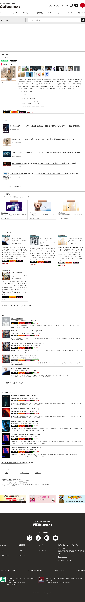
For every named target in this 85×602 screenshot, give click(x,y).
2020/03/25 (31, 436)
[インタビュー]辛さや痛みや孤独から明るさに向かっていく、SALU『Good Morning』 (70, 214)
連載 (49, 13)
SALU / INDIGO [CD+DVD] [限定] (20, 368)
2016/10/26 (43, 245)
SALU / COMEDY (17, 272)
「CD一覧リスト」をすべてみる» (13, 383)
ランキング (81, 13)
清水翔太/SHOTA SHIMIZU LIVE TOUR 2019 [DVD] (25, 434)
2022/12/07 (32, 398)
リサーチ (14, 13)
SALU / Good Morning (75, 238)
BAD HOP (38, 472)
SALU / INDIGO (16, 238)
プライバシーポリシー (35, 570)
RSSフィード (59, 570)
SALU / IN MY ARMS (17, 318)
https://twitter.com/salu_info (30, 98)
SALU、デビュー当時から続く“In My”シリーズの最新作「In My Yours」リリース (43, 139)
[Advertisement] (42, 38)
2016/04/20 (71, 243)
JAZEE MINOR (24, 472)
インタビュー (27, 13)
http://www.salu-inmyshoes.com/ (31, 96)
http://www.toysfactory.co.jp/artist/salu (33, 101)
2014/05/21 (15, 278)
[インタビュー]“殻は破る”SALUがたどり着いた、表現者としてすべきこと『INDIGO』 (42, 214)
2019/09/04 (34, 333)
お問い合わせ (80, 570)
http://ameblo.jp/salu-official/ (30, 103)
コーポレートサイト (64, 560)
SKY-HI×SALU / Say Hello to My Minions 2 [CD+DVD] (26, 331)
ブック (70, 13)
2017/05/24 (15, 243)
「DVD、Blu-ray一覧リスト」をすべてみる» (17, 462)
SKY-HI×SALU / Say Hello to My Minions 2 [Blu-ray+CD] (27, 343)
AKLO (6, 472)
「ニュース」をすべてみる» (11, 186)
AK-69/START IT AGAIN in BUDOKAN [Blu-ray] (25, 409)
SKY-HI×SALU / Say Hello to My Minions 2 (23, 355)
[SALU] (20, 67)
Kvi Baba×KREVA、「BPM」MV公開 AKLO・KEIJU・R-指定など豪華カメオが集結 (44, 163)
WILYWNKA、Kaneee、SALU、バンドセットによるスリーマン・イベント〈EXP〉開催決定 (44, 173)
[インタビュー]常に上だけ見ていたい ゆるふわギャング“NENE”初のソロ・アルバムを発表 (13, 214)
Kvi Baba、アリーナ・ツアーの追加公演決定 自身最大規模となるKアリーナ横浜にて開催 (45, 126)
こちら (21, 481)
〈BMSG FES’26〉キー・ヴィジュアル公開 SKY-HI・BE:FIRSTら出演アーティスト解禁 (46, 152)
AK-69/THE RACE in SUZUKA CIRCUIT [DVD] (24, 421)
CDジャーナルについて (7, 570)
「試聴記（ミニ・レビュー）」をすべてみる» (16, 305)
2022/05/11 (32, 423)
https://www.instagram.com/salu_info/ (33, 106)
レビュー (59, 13)
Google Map (62, 557)
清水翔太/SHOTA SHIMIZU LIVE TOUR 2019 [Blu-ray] (26, 447)
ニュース (3, 13)
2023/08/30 (32, 320)
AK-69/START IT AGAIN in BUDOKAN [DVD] (24, 396)
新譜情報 (40, 13)
